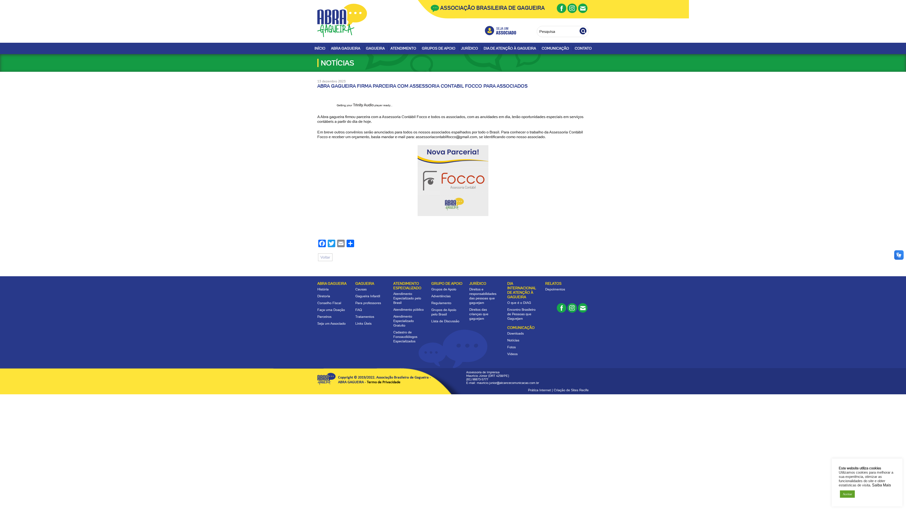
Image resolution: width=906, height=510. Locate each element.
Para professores (368, 303)
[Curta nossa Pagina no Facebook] (561, 8)
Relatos (553, 283)
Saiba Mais (881, 485)
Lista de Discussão (445, 321)
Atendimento (403, 48)
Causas (361, 289)
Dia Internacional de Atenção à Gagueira (521, 290)
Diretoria (323, 296)
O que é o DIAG (519, 303)
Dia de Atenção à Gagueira (510, 48)
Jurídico (469, 48)
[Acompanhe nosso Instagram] (572, 8)
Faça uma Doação (331, 310)
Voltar (325, 257)
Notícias (513, 340)
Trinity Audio (363, 105)
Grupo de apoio (446, 283)
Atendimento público (408, 309)
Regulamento (441, 303)
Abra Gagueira (345, 48)
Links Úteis (363, 323)
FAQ (358, 310)
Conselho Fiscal (329, 303)
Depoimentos (555, 289)
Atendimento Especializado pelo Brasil (407, 298)
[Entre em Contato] (582, 8)
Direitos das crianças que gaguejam (478, 314)
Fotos (511, 347)
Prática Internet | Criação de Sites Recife (558, 390)
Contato (583, 48)
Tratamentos (364, 317)
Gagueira (375, 48)
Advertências (441, 296)
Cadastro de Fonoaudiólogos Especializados (405, 336)
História (323, 289)
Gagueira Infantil (367, 296)
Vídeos (512, 354)
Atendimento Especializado (407, 285)
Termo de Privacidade (383, 382)
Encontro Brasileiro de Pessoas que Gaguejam (521, 314)
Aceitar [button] (847, 494)
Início (320, 48)
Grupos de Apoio (438, 48)
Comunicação (555, 48)
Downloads (515, 333)
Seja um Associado (331, 323)
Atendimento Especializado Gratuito (403, 320)
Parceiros (324, 317)
